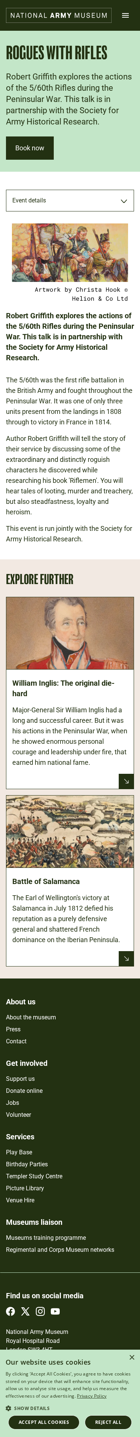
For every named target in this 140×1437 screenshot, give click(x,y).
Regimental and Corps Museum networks (60, 1249)
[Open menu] (125, 15)
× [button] (131, 1358)
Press (13, 1029)
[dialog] (70, 1393)
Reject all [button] (108, 1422)
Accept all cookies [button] (44, 1422)
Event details (29, 200)
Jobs (12, 1102)
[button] (70, 1408)
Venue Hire (20, 1200)
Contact (16, 1041)
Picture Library (25, 1188)
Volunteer (18, 1114)
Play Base (19, 1152)
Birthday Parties (27, 1164)
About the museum (31, 1017)
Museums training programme (46, 1237)
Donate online (24, 1090)
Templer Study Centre (34, 1176)
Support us (20, 1078)
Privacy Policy (91, 1396)
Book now (29, 148)
